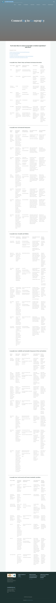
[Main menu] (53, 1)
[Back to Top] (53, 600)
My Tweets (19, 577)
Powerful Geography (9, 1)
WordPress (31, 600)
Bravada (27, 600)
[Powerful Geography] (3, 1)
